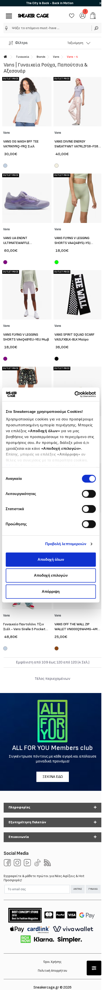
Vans (56, 57)
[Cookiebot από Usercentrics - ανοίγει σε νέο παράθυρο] (74, 394)
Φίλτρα (21, 43)
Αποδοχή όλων (51, 559)
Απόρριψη (51, 591)
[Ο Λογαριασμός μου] (82, 15)
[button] (6, 28)
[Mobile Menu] (8, 15)
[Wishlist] (71, 15)
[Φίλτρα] (94, 968)
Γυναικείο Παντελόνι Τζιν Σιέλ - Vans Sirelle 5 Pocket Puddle (24, 629)
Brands (41, 57)
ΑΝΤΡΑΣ (78, 889)
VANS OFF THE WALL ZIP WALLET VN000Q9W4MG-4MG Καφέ (77, 629)
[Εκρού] (56, 166)
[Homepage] (5, 57)
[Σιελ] (5, 166)
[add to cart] (93, 15)
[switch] (89, 494)
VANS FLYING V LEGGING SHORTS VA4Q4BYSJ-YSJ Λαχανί (72, 243)
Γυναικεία (22, 57)
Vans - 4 (72, 57)
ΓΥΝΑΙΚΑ (93, 889)
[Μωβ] (5, 262)
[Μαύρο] (56, 359)
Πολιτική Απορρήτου (52, 971)
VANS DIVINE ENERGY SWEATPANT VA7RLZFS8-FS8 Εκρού (76, 146)
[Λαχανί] (56, 262)
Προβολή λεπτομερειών (65, 544)
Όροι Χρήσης (52, 962)
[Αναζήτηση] (96, 28)
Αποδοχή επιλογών (51, 575)
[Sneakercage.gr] (33, 15)
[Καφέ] (56, 649)
